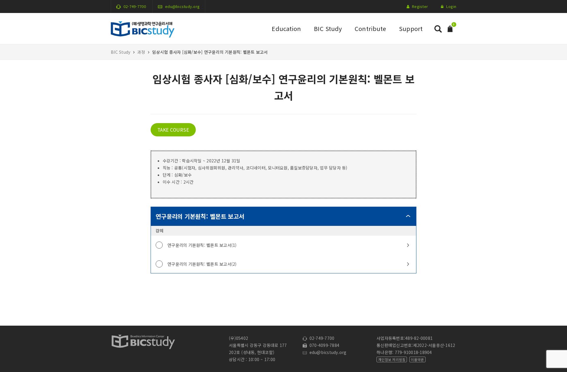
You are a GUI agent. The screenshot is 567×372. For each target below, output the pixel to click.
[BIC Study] (143, 28)
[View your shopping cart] (450, 28)
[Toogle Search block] (438, 29)
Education (286, 28)
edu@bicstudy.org (182, 6)
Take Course (173, 129)
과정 (141, 52)
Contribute (370, 28)
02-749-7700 (134, 6)
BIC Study (328, 28)
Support (411, 28)
